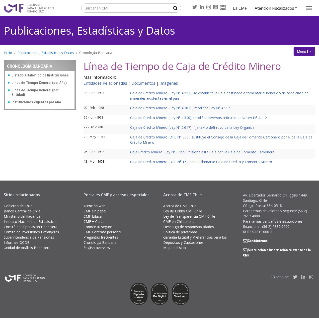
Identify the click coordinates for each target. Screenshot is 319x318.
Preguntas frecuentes (100, 237)
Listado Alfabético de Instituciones (40, 75)
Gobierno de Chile (18, 205)
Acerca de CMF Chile (179, 205)
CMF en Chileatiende (179, 221)
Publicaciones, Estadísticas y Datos (89, 30)
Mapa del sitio (174, 247)
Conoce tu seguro (97, 226)
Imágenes (169, 83)
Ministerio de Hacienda (22, 216)
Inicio (8, 52)
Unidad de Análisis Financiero (27, 247)
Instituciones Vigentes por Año (36, 102)
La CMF (240, 8)
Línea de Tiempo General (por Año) (39, 82)
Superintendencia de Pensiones (29, 237)
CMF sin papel (94, 211)
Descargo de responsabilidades (188, 226)
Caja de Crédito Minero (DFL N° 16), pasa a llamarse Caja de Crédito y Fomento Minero (201, 161)
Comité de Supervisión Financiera (30, 226)
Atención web (94, 205)
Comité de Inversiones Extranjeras (31, 232)
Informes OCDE (16, 242)
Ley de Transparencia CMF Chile (189, 216)
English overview (96, 247)
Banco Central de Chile (22, 211)
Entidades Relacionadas (105, 83)
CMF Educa (92, 216)
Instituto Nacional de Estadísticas (30, 221)
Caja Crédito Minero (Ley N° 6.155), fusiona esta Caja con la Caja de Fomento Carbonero (202, 152)
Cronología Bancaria (95, 52)
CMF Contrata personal (102, 232)
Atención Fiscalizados (274, 8)
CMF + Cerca (93, 221)
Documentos (143, 83)
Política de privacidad (180, 232)
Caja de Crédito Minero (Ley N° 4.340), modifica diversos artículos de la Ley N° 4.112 (198, 117)
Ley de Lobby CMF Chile (182, 211)
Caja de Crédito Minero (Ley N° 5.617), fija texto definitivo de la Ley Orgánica (192, 127)
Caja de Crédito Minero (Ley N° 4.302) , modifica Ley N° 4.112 (180, 108)
